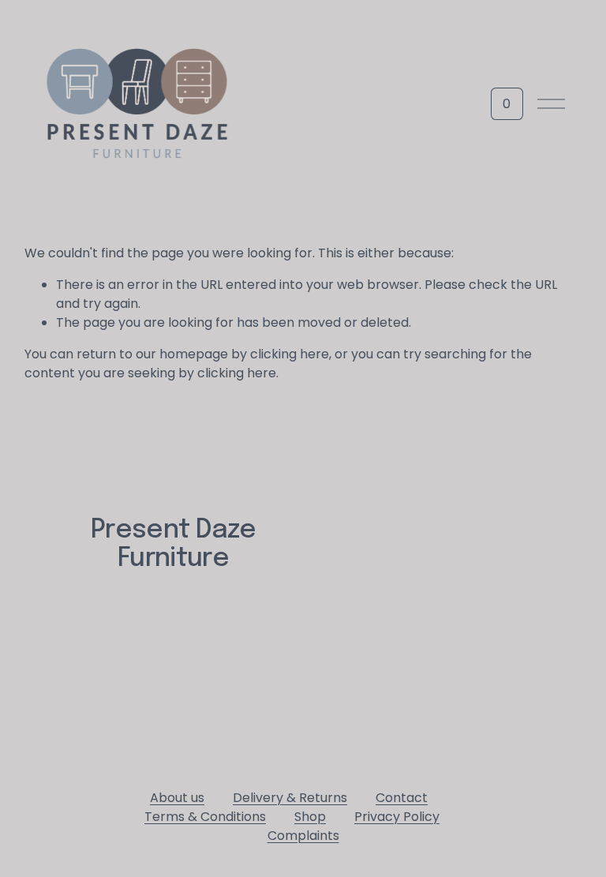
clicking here (289, 354)
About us (177, 798)
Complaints (303, 835)
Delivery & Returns (290, 798)
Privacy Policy (397, 817)
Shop (310, 817)
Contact (402, 798)
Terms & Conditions (205, 817)
